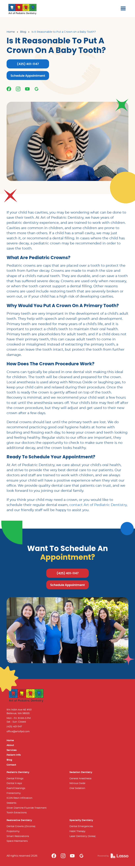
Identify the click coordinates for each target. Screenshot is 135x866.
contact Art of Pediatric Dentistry (98, 505)
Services (11, 750)
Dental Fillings (15, 778)
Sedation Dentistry (80, 772)
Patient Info (14, 755)
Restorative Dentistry (19, 820)
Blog (23, 32)
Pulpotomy (13, 831)
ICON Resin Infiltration (19, 798)
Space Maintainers (17, 841)
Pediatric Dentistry (18, 772)
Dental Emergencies (81, 826)
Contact (11, 765)
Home (11, 32)
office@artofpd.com (18, 731)
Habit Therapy (77, 831)
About (10, 745)
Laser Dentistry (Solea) (82, 836)
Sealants (11, 803)
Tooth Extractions (17, 812)
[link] (9, 89)
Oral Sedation (77, 788)
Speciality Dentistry (81, 820)
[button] (123, 8)
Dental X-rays (14, 783)
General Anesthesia (80, 778)
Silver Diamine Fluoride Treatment (27, 808)
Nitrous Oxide (77, 783)
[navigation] (22, 8)
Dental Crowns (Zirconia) (21, 826)
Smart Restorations (18, 836)
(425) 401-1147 (28, 64)
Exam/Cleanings (16, 788)
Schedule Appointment (28, 75)
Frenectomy (14, 793)
